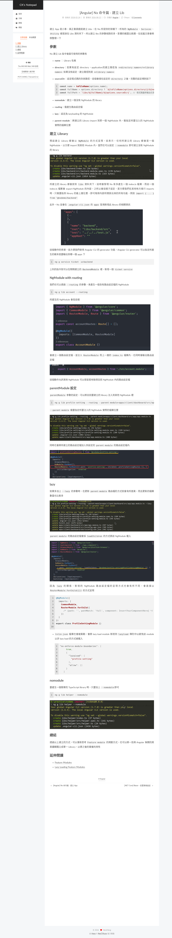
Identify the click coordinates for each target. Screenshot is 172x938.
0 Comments (137, 18)
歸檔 (20, 23)
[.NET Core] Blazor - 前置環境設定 (137, 786)
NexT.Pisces (102, 934)
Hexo (94, 934)
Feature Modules (63, 763)
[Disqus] (102, 818)
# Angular (101, 779)
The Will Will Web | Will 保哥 (28, 66)
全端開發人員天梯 (28, 72)
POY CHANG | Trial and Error (28, 77)
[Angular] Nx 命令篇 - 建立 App (65, 786)
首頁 (20, 14)
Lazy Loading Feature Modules (70, 767)
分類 (20, 18)
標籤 (20, 27)
